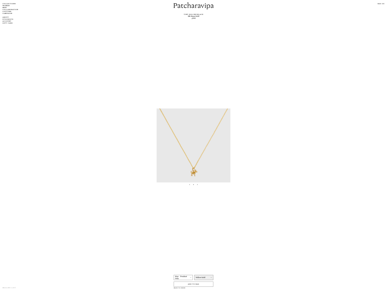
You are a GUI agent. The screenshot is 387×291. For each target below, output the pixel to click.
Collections (9, 3)
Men (5, 7)
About (6, 17)
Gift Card (8, 23)
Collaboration (10, 9)
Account (7, 21)
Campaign (7, 13)
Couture (7, 11)
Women (6, 5)
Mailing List (9, 287)
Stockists (8, 19)
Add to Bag (193, 284)
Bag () (381, 3)
